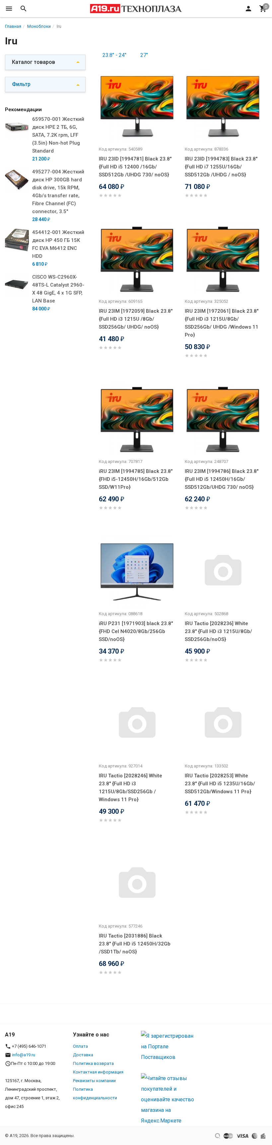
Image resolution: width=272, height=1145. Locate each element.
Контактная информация (98, 1072)
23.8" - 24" (114, 55)
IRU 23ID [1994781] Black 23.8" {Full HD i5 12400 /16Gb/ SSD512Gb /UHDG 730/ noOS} (135, 167)
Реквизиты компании (94, 1080)
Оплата (80, 1046)
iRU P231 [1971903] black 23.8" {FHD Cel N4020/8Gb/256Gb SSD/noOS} (136, 631)
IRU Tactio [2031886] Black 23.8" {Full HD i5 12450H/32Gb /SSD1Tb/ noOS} (134, 944)
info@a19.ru (23, 1054)
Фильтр (21, 84)
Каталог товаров (33, 62)
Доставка (83, 1054)
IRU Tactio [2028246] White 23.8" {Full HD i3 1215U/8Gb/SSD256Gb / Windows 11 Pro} (130, 787)
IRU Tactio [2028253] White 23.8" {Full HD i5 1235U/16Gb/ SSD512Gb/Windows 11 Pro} (220, 784)
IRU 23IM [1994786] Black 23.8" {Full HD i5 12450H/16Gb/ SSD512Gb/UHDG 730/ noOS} (221, 479)
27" (144, 55)
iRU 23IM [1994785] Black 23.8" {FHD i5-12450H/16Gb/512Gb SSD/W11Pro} (135, 479)
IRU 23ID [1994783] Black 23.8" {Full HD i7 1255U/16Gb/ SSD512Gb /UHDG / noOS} (221, 167)
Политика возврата (93, 1063)
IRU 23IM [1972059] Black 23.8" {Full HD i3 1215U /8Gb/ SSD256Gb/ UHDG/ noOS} (135, 319)
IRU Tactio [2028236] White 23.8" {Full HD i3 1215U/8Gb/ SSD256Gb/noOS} (218, 631)
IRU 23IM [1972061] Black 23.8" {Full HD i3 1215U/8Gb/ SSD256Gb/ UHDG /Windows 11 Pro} (221, 323)
